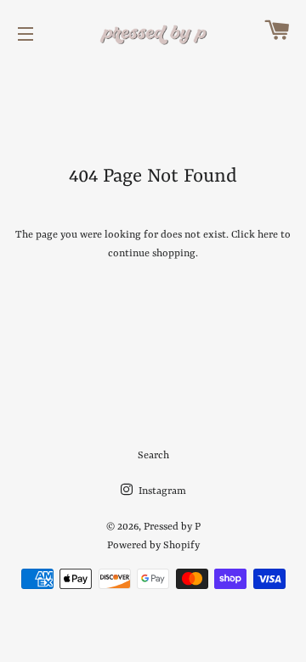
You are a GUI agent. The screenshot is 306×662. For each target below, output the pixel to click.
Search (153, 456)
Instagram (161, 491)
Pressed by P (172, 527)
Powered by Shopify (153, 546)
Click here (254, 235)
